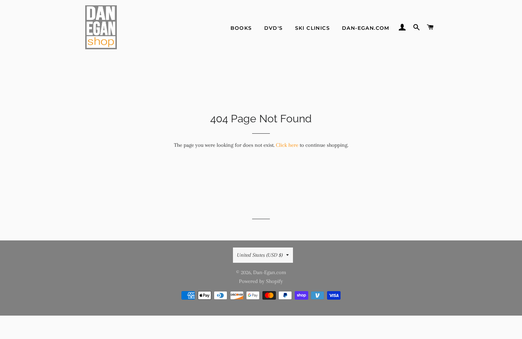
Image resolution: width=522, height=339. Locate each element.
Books (241, 28)
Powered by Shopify (261, 281)
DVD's (273, 28)
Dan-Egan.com (366, 28)
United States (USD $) (260, 255)
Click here (287, 145)
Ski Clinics (312, 28)
